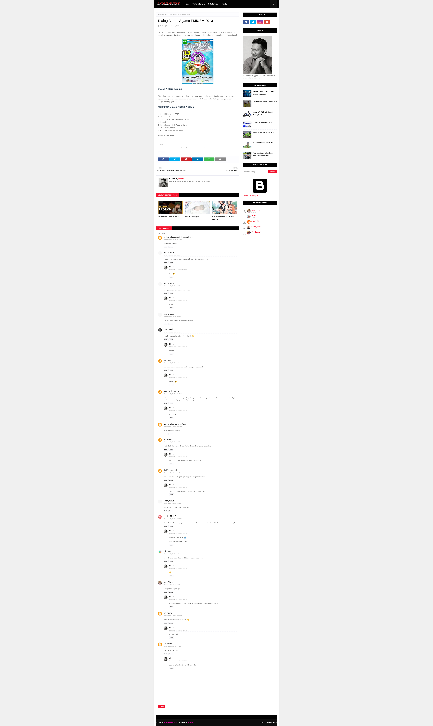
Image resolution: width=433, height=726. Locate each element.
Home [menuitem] (187, 4)
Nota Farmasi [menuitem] (213, 4)
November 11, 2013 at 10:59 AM (173, 426)
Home (160, 14)
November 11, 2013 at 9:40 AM (172, 363)
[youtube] (267, 22)
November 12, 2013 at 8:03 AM (172, 554)
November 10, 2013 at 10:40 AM (173, 239)
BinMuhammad (170, 470)
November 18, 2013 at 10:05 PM (178, 346)
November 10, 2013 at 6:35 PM (172, 316)
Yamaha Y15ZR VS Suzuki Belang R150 (263, 113)
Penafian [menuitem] (225, 4)
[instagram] (260, 22)
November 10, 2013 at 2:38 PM (172, 286)
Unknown (168, 613)
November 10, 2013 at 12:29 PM (173, 255)
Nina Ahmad (169, 582)
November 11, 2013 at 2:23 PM (172, 442)
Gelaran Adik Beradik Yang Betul (265, 102)
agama (165, 14)
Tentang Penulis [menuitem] (199, 4)
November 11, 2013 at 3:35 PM (172, 503)
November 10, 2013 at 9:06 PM (172, 332)
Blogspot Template (170, 722)
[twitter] (253, 22)
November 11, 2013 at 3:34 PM (172, 473)
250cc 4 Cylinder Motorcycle (263, 132)
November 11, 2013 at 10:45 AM (173, 394)
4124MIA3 (168, 439)
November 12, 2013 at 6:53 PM (172, 585)
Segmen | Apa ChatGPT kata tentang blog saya (263, 92)
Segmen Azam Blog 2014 (262, 122)
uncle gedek (256, 226)
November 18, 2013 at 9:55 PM (178, 269)
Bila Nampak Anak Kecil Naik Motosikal (223, 218)
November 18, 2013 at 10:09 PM (178, 533)
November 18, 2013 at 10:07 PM (178, 456)
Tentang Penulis (271, 722)
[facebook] (246, 22)
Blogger (190, 722)
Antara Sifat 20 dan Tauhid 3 (168, 217)
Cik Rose (167, 551)
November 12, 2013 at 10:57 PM (173, 615)
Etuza (253, 216)
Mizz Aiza (167, 360)
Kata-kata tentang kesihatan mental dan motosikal (263, 154)
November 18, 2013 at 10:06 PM (178, 377)
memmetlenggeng (171, 391)
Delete (171, 247)
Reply (165, 247)
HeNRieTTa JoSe (170, 516)
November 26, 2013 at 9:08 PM (178, 661)
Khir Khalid (168, 329)
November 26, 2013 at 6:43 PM (172, 646)
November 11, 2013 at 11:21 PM (173, 519)
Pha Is (161, 26)
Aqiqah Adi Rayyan (192, 217)
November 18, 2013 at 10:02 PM (178, 300)
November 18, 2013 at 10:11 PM (178, 630)
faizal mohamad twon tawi (175, 424)
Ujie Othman (256, 232)
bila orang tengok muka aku (263, 143)
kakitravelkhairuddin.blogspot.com (178, 237)
